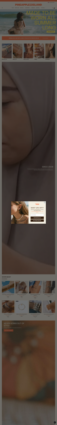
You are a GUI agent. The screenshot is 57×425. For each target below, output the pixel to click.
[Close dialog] (45, 202)
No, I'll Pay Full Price (37, 220)
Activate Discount (37, 217)
